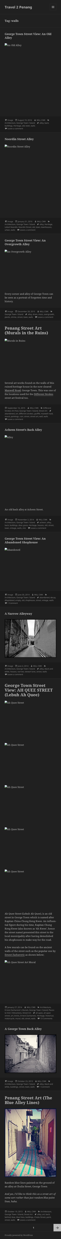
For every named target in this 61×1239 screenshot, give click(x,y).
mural (7, 416)
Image (10, 120)
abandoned (10, 413)
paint (48, 1217)
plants (7, 317)
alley (42, 123)
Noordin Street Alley (19, 139)
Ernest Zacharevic (28, 1015)
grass (25, 525)
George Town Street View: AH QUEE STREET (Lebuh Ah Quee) (29, 690)
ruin (21, 416)
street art (34, 416)
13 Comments (46, 1018)
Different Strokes (43, 394)
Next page (57, 1227)
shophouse (30, 600)
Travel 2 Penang (18, 7)
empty (18, 600)
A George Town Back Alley (23, 1029)
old (23, 125)
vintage (13, 528)
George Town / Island (25, 123)
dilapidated (9, 600)
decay (53, 597)
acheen (43, 522)
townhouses (46, 227)
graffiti (37, 413)
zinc (24, 528)
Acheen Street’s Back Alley (23, 430)
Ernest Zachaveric (15, 954)
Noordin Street (24, 227)
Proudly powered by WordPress (19, 1235)
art (16, 413)
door (20, 525)
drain (35, 314)
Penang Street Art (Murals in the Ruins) (26, 330)
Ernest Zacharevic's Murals (16, 1010)
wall (41, 416)
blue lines (20, 1217)
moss (40, 314)
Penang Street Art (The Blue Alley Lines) (28, 1100)
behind (8, 1217)
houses (41, 525)
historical (49, 1015)
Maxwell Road (13, 390)
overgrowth (49, 314)
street (20, 317)
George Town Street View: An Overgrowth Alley (25, 242)
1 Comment (13, 603)
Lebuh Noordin (11, 227)
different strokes (26, 413)
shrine (13, 317)
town (28, 125)
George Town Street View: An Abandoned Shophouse (25, 540)
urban (7, 230)
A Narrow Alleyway (18, 613)
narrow (21, 671)
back (47, 123)
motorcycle (9, 1018)
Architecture (10, 123)
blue (13, 1217)
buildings (9, 125)
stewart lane (30, 671)
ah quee (39, 1013)
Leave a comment (15, 128)
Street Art (43, 410)
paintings (15, 416)
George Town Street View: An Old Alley (28, 36)
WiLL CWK (41, 120)
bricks (16, 1015)
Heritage (17, 125)
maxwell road (47, 413)
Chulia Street (40, 1217)
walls (33, 125)
